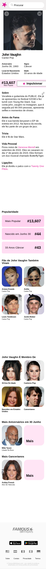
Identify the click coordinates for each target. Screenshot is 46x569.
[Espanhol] (15, 551)
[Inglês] (7, 551)
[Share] (6, 13)
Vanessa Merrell (26, 147)
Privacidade (27, 558)
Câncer (28, 66)
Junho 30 (7, 66)
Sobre (8, 558)
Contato (16, 558)
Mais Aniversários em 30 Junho (21, 421)
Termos (37, 558)
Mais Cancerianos (13, 456)
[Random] (39, 13)
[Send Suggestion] (43, 94)
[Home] (23, 530)
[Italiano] (31, 551)
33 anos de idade (33, 73)
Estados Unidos (10, 73)
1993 (15, 66)
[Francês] (23, 551)
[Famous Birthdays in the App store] (15, 543)
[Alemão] (38, 551)
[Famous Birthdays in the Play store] (31, 543)
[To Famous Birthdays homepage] (4, 5)
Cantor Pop (8, 57)
